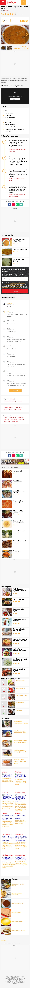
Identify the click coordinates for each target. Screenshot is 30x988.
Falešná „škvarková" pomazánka (16, 894)
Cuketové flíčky (20, 702)
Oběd (20, 407)
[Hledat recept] (23, 2)
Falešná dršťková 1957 (17, 903)
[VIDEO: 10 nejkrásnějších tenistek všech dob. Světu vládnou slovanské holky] (8, 838)
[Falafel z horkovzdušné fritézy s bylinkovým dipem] (6, 884)
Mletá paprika (14, 419)
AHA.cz (4, 772)
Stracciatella (19, 710)
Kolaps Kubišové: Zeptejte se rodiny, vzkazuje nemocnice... (8, 780)
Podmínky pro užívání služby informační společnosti (16, 979)
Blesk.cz (17, 813)
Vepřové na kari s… (21, 680)
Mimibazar (18, 772)
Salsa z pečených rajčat (21, 695)
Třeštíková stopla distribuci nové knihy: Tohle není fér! (20, 821)
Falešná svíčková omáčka (18, 930)
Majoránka (6, 419)
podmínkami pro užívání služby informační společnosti (15, 283)
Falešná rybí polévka (16, 921)
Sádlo (5, 421)
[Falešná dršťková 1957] (6, 902)
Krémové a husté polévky (10, 401)
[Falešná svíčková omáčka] (6, 930)
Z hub (16, 407)
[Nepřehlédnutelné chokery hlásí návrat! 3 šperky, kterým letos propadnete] (8, 817)
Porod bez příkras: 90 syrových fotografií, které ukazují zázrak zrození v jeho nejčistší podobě (21, 845)
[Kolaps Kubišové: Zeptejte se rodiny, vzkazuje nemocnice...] (8, 775)
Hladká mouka (12, 417)
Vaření (10, 409)
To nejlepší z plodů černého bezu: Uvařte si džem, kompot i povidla (21, 863)
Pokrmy (6, 407)
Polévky (12, 399)
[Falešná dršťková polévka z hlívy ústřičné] (15, 44)
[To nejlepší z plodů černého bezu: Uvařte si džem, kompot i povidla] (21, 858)
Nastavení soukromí (9, 981)
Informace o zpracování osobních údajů (15, 980)
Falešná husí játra (16, 912)
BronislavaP (9, 303)
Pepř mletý (21, 419)
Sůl (9, 421)
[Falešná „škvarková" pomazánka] (6, 893)
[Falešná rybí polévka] (6, 921)
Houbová (20, 401)
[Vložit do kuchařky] (21, 21)
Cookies (20, 980)
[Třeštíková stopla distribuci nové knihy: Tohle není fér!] (21, 816)
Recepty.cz (3, 940)
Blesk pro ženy (20, 793)
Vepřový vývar (14, 421)
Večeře (5, 409)
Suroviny (4, 107)
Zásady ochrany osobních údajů (15, 287)
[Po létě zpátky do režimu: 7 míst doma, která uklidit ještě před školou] (21, 775)
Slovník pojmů (17, 409)
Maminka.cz (19, 834)
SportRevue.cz (7, 834)
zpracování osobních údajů (16, 285)
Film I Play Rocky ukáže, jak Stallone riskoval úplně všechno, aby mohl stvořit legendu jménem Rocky (8, 805)
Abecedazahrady (20, 855)
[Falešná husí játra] (6, 912)
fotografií (17, 47)
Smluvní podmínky (5, 287)
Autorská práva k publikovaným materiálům (14, 978)
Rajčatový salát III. (20, 688)
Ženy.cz (4, 813)
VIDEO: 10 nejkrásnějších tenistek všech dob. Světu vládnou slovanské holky (8, 845)
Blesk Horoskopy (7, 855)
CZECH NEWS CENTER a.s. (18, 976)
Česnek (5, 417)
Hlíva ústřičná (21, 417)
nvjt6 (8, 311)
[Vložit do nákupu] (24, 21)
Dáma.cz (5, 793)
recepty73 (6, 10)
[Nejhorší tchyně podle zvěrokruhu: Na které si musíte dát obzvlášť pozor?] (8, 859)
